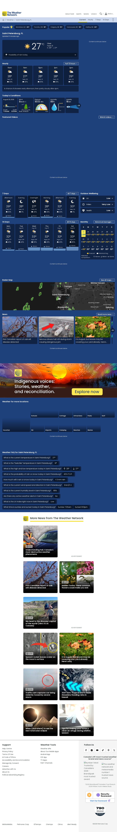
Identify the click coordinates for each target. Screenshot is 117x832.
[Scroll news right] (112, 330)
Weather (10, 20)
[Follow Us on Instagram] (91, 750)
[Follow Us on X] (114, 750)
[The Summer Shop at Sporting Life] (108, 425)
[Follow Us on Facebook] (86, 750)
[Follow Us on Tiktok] (103, 750)
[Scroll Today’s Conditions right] (79, 105)
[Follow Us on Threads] (108, 750)
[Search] (101, 14)
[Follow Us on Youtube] (97, 750)
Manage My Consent (10, 763)
